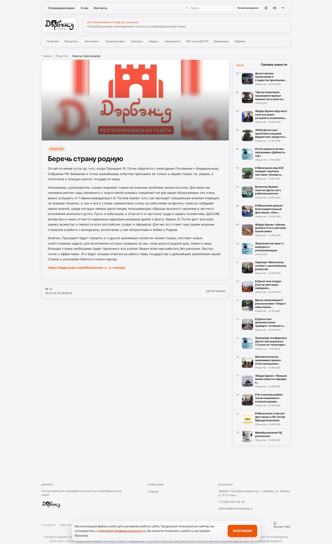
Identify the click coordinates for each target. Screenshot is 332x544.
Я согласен (242, 531)
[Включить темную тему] (266, 7)
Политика (52, 41)
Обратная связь (68, 524)
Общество (71, 41)
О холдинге (49, 524)
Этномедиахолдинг (61, 8)
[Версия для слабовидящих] (274, 7)
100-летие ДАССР (197, 41)
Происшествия (115, 41)
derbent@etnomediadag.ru (235, 508)
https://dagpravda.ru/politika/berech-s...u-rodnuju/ (86, 268)
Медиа (154, 41)
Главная (46, 55)
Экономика (92, 41)
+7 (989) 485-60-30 (231, 501)
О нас (84, 8)
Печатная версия (247, 8)
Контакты (100, 8)
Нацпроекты (172, 41)
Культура (137, 41)
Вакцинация (221, 41)
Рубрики (240, 41)
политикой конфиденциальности (122, 531)
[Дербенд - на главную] (59, 24)
